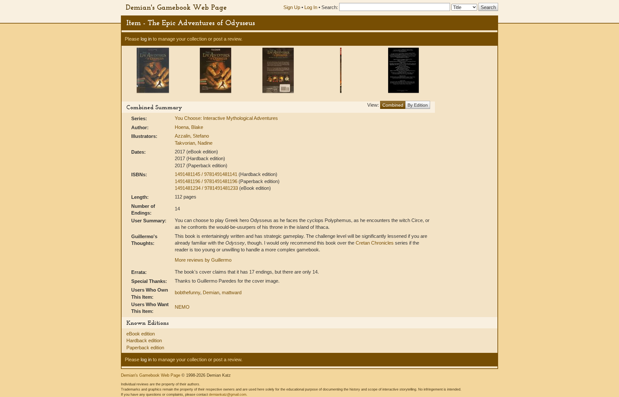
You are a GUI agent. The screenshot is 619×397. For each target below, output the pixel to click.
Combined (392, 105)
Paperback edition (145, 347)
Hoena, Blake (189, 127)
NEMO (182, 307)
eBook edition (140, 333)
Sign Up (291, 7)
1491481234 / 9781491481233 (207, 188)
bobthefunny (187, 292)
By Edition (418, 105)
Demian (211, 292)
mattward (231, 292)
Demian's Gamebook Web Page (176, 7)
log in (146, 39)
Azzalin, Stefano (192, 136)
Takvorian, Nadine (193, 143)
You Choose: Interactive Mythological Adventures (226, 118)
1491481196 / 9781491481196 (207, 181)
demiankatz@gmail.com (227, 394)
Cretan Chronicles (375, 243)
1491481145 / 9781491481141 (207, 174)
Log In (310, 7)
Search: (329, 7)
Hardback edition (144, 340)
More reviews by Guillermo (203, 260)
